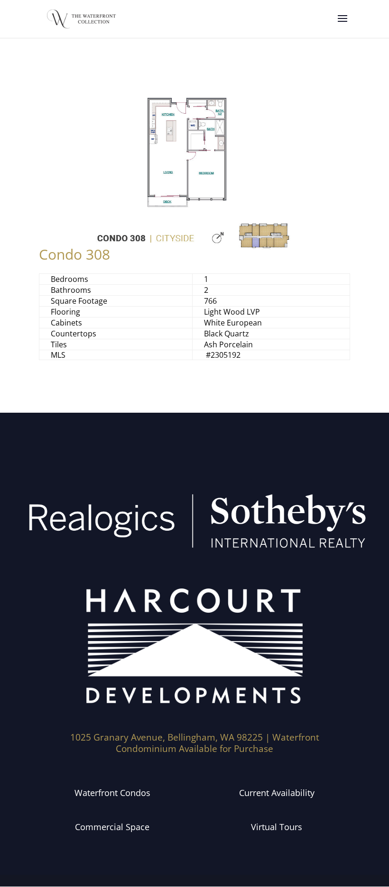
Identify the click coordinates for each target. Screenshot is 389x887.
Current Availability (277, 792)
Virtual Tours (276, 827)
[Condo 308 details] (194, 249)
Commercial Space (112, 827)
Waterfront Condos (112, 792)
